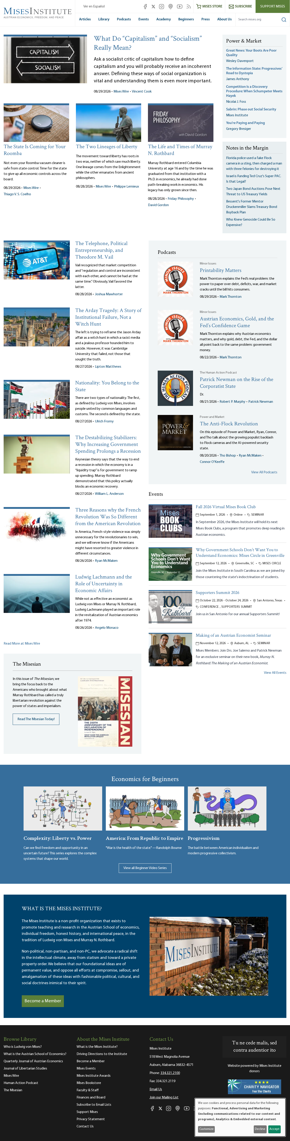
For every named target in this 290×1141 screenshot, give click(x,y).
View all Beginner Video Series (145, 868)
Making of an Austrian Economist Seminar (233, 635)
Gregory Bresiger (238, 129)
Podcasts (124, 19)
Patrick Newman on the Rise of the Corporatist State (236, 383)
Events (143, 19)
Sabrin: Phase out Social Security (251, 109)
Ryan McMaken (106, 561)
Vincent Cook (142, 91)
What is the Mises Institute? (97, 1047)
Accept (274, 1129)
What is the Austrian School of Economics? (35, 1054)
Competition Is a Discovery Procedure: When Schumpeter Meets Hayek (254, 91)
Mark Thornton (231, 297)
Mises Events (86, 1068)
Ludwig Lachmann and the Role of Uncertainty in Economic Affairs (103, 584)
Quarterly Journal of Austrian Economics (33, 1061)
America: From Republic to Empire (144, 837)
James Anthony (237, 79)
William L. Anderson (109, 494)
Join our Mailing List (164, 1097)
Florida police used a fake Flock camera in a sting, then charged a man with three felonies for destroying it (254, 163)
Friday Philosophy (181, 199)
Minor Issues (208, 263)
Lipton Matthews (108, 367)
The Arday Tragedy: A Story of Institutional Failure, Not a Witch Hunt (108, 317)
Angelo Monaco (106, 628)
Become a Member (42, 1001)
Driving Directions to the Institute (102, 1054)
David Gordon (158, 205)
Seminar (257, 515)
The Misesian (13, 1090)
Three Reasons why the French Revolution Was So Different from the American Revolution (108, 517)
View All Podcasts (264, 472)
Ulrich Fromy (104, 421)
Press (205, 19)
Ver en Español (94, 6)
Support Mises (272, 6)
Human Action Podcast (21, 1083)
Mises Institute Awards (94, 1076)
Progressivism (204, 837)
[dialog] (240, 1117)
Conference (209, 607)
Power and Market (212, 417)
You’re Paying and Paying (245, 123)
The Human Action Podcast (218, 372)
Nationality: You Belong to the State (107, 386)
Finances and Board (91, 1097)
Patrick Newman (260, 402)
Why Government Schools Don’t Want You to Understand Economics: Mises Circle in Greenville (240, 553)
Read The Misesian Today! (36, 719)
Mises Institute (237, 115)
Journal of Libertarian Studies (25, 1068)
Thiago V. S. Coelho (17, 194)
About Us (224, 19)
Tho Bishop (228, 455)
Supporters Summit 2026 (217, 593)
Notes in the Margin (247, 148)
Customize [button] (206, 1129)
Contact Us (85, 1126)
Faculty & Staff (88, 1090)
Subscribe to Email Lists (94, 1105)
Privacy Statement (91, 1119)
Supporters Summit (236, 607)
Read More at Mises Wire (22, 644)
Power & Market (243, 41)
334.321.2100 (170, 1073)
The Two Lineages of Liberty (106, 147)
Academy (163, 19)
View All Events (275, 673)
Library (103, 19)
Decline (260, 1129)
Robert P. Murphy (232, 402)
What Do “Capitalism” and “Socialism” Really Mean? (148, 43)
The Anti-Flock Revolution (229, 424)
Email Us (156, 1089)
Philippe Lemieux (126, 186)
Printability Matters (220, 271)
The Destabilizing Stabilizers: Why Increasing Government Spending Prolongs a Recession (108, 444)
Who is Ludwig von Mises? (23, 1047)
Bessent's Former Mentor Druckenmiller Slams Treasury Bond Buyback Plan (251, 207)
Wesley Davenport (240, 61)
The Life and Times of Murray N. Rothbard (180, 150)
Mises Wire (121, 91)
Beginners (186, 19)
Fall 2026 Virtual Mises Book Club (226, 507)
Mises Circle (272, 563)
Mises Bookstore (89, 1083)
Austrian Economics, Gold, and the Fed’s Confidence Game (237, 322)
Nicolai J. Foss (236, 102)
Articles (85, 19)
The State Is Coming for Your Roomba (35, 150)
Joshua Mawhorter (109, 294)
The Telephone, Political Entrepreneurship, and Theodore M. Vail (101, 250)
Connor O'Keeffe (212, 462)
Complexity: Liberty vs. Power (58, 837)
